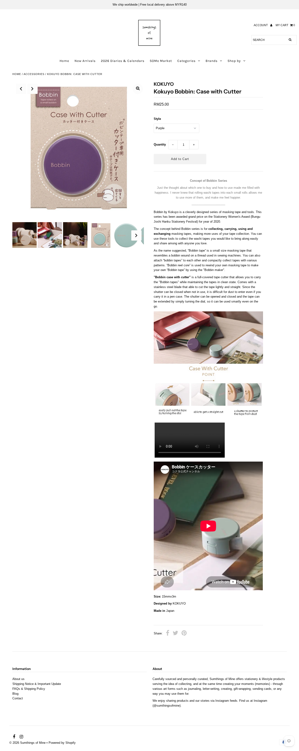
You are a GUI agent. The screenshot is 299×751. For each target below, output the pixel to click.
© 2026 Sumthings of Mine (27, 742)
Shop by (234, 61)
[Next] (32, 89)
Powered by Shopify (62, 742)
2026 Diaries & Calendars (122, 61)
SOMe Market (161, 61)
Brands (211, 61)
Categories (186, 61)
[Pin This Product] (184, 633)
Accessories (34, 74)
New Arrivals (85, 61)
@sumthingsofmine (166, 705)
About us (18, 679)
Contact (17, 698)
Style (157, 119)
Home (64, 61)
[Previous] (21, 89)
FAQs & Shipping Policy (28, 688)
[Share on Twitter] (175, 633)
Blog (15, 693)
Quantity (160, 144)
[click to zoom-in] (138, 89)
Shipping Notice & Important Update (36, 684)
